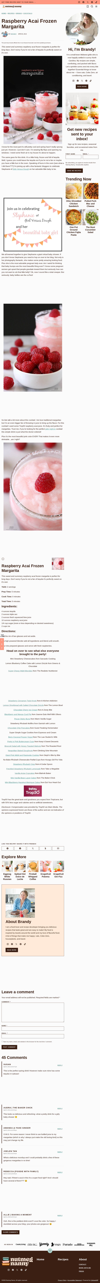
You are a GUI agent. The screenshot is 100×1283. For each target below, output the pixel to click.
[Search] (92, 6)
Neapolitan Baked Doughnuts (20, 751)
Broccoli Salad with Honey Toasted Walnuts (23, 746)
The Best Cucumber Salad (90, 230)
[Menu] (96, 6)
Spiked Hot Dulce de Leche (19, 876)
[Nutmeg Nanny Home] (12, 6)
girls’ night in (50, 429)
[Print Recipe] (33, 559)
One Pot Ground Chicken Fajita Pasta (74, 231)
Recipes (11, 13)
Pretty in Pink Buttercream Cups (20, 742)
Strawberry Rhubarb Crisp (24, 764)
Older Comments (10, 1232)
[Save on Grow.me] (2, 652)
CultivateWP (94, 1280)
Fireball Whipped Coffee (32, 876)
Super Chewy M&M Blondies (20, 671)
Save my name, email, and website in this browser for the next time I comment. (27, 1041)
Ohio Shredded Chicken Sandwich (73, 203)
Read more (82, 86)
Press (81, 1271)
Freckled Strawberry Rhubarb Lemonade (23, 769)
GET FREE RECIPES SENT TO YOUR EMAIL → (19, 2)
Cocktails (27, 13)
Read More (11, 950)
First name (70, 154)
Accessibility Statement (75, 1280)
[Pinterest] (92, 2)
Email (5, 1033)
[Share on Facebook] (2, 640)
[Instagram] (79, 2)
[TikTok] (96, 2)
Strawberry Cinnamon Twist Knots (22, 701)
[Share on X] (2, 644)
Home (4, 13)
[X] (88, 2)
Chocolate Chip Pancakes (19, 728)
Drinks (19, 13)
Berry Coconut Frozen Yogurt (20, 737)
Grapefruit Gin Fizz (58, 875)
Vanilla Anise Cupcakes (25, 773)
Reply (60, 1065)
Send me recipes (74, 170)
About (83, 1259)
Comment (6, 1002)
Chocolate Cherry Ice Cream (26, 710)
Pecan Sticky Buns (22, 719)
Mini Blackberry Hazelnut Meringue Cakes (22, 782)
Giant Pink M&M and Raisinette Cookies (22, 755)
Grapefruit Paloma (46, 875)
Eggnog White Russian (7, 876)
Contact (82, 1264)
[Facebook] (83, 2)
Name (4, 1025)
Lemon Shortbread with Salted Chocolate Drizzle (23, 705)
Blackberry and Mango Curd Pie (17, 714)
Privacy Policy (62, 1280)
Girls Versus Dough (21, 169)
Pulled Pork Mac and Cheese (90, 203)
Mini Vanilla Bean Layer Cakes (23, 778)
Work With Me (85, 1268)
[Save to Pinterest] (2, 648)
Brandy (14, 34)
